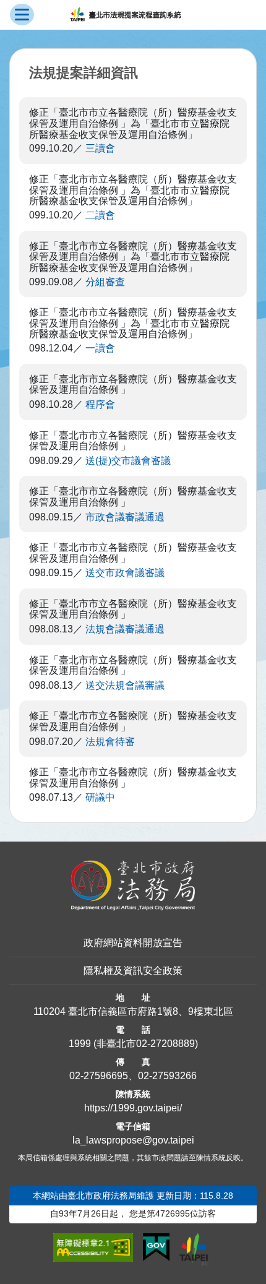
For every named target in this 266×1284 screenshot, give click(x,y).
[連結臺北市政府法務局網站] (133, 885)
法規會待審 (110, 741)
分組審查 (105, 282)
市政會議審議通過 (125, 517)
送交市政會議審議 (125, 572)
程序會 (100, 404)
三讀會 (100, 148)
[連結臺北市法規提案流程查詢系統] (125, 15)
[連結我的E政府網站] (156, 1247)
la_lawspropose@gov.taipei (133, 1140)
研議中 (100, 797)
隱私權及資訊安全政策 (133, 970)
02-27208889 (165, 1043)
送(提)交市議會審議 (128, 460)
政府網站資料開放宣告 (133, 942)
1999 (80, 1043)
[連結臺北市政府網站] (193, 1249)
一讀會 (100, 348)
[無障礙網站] (93, 1247)
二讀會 (100, 215)
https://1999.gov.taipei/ (133, 1108)
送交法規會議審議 (125, 685)
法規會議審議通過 (125, 629)
